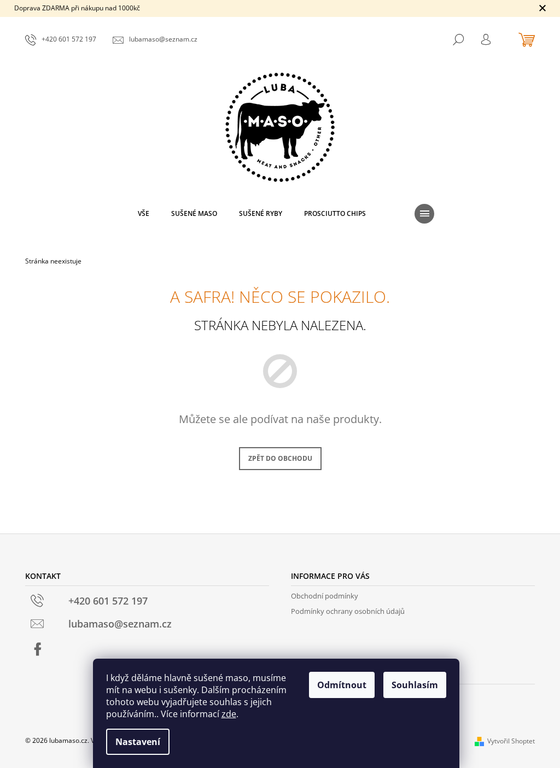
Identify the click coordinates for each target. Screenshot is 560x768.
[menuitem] (143, 214)
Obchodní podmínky (324, 596)
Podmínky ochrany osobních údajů (348, 611)
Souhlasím (415, 685)
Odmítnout (341, 685)
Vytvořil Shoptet (511, 741)
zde (228, 714)
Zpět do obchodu (280, 458)
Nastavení (137, 742)
